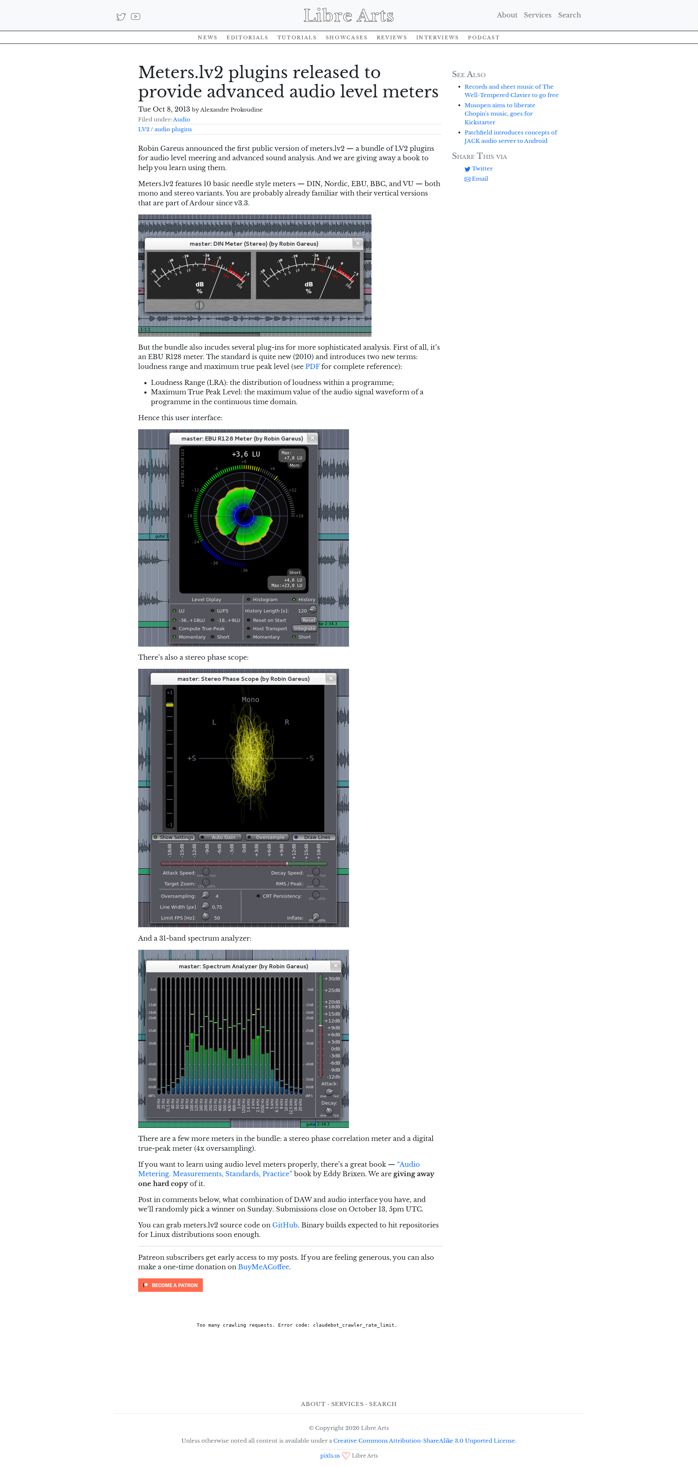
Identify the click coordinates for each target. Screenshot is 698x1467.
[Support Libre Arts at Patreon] (170, 1285)
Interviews (437, 37)
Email (479, 178)
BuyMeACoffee (263, 1267)
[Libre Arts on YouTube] (135, 16)
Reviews (392, 37)
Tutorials (297, 37)
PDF (312, 367)
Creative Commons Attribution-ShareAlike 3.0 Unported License (424, 1440)
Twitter (481, 168)
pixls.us (330, 1456)
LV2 (143, 129)
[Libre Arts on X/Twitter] (121, 16)
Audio (181, 119)
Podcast (484, 37)
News (208, 37)
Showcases (347, 37)
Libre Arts (349, 15)
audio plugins (173, 129)
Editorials (247, 37)
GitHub (285, 1225)
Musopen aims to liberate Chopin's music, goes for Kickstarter (500, 113)
